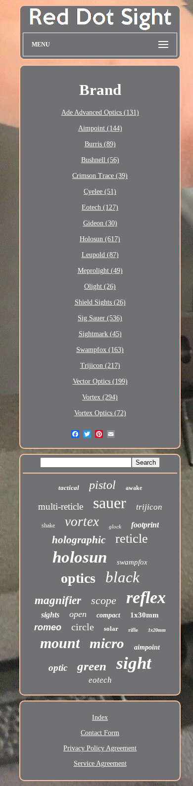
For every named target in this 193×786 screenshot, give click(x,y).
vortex (82, 521)
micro (107, 643)
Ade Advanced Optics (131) (100, 112)
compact (108, 615)
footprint (145, 525)
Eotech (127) (100, 207)
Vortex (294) (100, 397)
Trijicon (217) (100, 365)
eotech (100, 680)
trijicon (149, 507)
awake (134, 487)
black (122, 577)
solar (111, 628)
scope (103, 600)
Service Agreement (100, 763)
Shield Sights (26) (100, 302)
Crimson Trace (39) (100, 175)
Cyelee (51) (100, 191)
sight (133, 663)
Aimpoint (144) (100, 128)
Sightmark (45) (100, 334)
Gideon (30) (100, 223)
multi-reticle (60, 506)
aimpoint (147, 647)
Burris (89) (100, 144)
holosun (79, 557)
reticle (131, 538)
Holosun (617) (100, 239)
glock (115, 526)
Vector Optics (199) (100, 381)
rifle (133, 630)
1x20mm (157, 630)
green (91, 666)
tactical (68, 487)
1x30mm (144, 615)
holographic (78, 540)
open (78, 614)
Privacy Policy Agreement (100, 748)
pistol (102, 485)
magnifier (58, 600)
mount (60, 643)
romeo (47, 627)
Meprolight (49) (100, 270)
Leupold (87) (100, 255)
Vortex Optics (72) (100, 413)
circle (82, 626)
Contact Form (100, 733)
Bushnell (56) (100, 160)
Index (100, 717)
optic (57, 667)
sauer (109, 503)
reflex (146, 597)
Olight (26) (100, 286)
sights (50, 615)
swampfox (132, 562)
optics (78, 578)
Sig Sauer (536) (100, 318)
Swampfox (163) (100, 349)
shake (48, 525)
